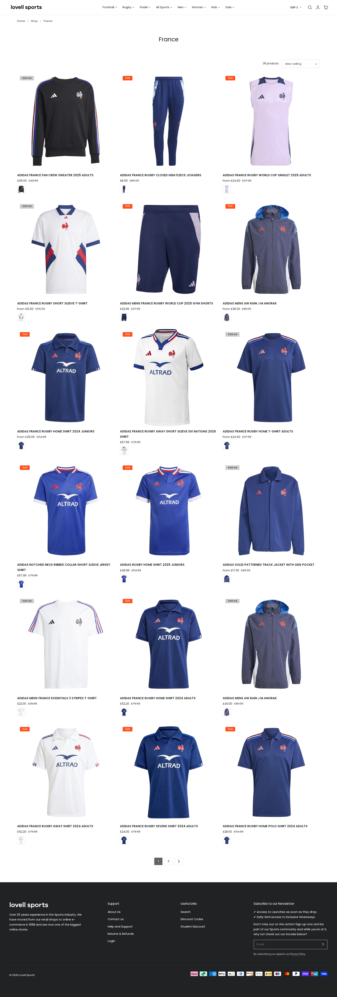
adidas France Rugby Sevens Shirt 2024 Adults (159, 826)
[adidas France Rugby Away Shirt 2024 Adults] (65, 772)
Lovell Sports (27, 975)
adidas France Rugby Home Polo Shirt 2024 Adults (265, 826)
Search (186, 912)
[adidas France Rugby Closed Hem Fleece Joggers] (168, 121)
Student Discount (193, 927)
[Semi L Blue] (21, 584)
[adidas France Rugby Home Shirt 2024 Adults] (168, 644)
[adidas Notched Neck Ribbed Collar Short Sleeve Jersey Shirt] (65, 510)
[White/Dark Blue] (21, 317)
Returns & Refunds (121, 934)
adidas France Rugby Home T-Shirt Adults (258, 431)
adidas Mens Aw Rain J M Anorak (250, 303)
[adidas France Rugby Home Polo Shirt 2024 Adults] (271, 772)
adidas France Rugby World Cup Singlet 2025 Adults (267, 175)
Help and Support (120, 927)
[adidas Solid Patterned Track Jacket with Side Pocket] (271, 510)
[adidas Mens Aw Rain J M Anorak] (271, 249)
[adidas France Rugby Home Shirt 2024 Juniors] (65, 377)
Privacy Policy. (298, 954)
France (48, 21)
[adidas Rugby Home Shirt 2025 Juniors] (168, 510)
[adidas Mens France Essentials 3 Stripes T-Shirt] (65, 644)
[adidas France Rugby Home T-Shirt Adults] (271, 377)
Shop (34, 21)
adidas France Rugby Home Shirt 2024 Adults (158, 698)
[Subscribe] (323, 944)
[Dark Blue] (124, 189)
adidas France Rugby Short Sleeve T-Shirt (52, 303)
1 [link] (158, 861)
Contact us (116, 919)
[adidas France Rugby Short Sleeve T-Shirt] (65, 249)
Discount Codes (192, 919)
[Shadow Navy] (227, 317)
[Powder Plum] (227, 189)
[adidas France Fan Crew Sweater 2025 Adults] (65, 121)
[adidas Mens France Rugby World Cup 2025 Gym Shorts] (168, 249)
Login (111, 941)
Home (21, 21)
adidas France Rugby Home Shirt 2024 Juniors (55, 431)
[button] (325, 7)
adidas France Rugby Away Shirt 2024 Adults (55, 826)
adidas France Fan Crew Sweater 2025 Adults (55, 175)
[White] (21, 189)
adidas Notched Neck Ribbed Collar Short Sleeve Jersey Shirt (63, 567)
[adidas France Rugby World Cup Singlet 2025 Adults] (271, 121)
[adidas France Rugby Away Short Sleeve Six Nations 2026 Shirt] (168, 377)
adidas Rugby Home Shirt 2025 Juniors (152, 565)
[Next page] (179, 861)
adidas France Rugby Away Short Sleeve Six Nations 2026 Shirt (168, 433)
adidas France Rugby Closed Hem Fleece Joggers (160, 175)
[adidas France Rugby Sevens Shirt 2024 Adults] (168, 772)
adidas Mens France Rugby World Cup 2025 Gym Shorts (166, 303)
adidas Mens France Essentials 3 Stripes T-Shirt (57, 698)
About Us (114, 912)
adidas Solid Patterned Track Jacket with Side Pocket (268, 565)
